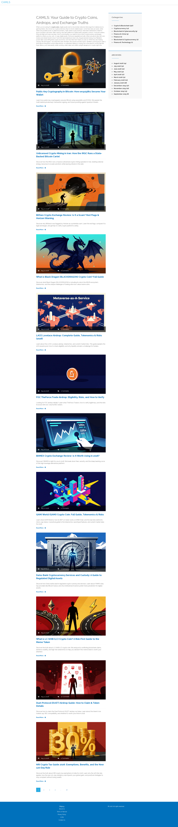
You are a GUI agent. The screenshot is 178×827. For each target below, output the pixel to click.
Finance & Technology (123, 42)
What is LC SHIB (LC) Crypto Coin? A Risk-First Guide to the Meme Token (67, 640)
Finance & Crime (120, 34)
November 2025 (121, 88)
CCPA (62, 817)
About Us (62, 809)
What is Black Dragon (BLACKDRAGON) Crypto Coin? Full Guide (70, 276)
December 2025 (121, 86)
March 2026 (119, 77)
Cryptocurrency (121, 28)
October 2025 (120, 91)
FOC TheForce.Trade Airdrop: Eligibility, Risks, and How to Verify (70, 397)
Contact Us (62, 820)
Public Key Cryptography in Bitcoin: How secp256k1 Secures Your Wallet (70, 93)
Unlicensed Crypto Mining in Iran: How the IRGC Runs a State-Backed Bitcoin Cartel (69, 155)
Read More (40, 106)
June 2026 (119, 69)
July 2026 (118, 66)
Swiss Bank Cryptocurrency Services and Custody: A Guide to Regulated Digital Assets (69, 577)
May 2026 (118, 72)
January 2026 (120, 83)
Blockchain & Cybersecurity (125, 31)
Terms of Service (62, 811)
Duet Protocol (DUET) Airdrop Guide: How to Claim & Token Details (67, 704)
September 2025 (121, 94)
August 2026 (119, 63)
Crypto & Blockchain (123, 26)
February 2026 (120, 80)
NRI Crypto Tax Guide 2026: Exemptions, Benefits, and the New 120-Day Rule (70, 766)
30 (67, 790)
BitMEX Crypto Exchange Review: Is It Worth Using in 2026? (67, 455)
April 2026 (118, 74)
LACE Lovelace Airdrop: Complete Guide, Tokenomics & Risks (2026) (69, 337)
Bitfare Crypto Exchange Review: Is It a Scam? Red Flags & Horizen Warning (67, 217)
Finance (117, 37)
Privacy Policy (62, 814)
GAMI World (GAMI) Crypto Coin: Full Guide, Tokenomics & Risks (70, 514)
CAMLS (5, 2)
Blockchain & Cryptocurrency (125, 39)
